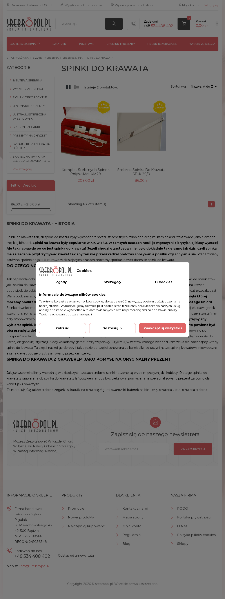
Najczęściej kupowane (86, 526)
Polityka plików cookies (196, 535)
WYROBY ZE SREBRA (202, 43)
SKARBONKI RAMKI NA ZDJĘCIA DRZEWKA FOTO (31, 158)
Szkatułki (60, 43)
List (76, 87)
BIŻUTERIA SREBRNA (23, 43)
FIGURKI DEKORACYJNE (162, 43)
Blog (126, 543)
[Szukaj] (114, 24)
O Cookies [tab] (163, 282)
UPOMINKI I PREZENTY (121, 43)
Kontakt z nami (135, 508)
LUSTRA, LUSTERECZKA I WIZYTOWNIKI (30, 116)
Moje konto (132, 526)
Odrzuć (62, 328)
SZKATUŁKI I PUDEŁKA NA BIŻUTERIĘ (31, 146)
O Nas (182, 526)
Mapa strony (132, 517)
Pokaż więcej (22, 169)
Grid (68, 87)
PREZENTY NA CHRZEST (30, 135)
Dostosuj (111, 328)
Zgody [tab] (61, 282)
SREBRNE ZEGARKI (26, 127)
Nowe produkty (81, 517)
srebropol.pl (104, 584)
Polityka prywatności (194, 517)
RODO (182, 508)
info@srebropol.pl (34, 566)
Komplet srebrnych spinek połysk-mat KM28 (86, 172)
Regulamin (131, 535)
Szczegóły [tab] (112, 282)
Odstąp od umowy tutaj (76, 556)
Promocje (76, 508)
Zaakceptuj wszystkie (163, 328)
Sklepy (182, 543)
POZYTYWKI (86, 43)
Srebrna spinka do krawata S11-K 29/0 (141, 172)
